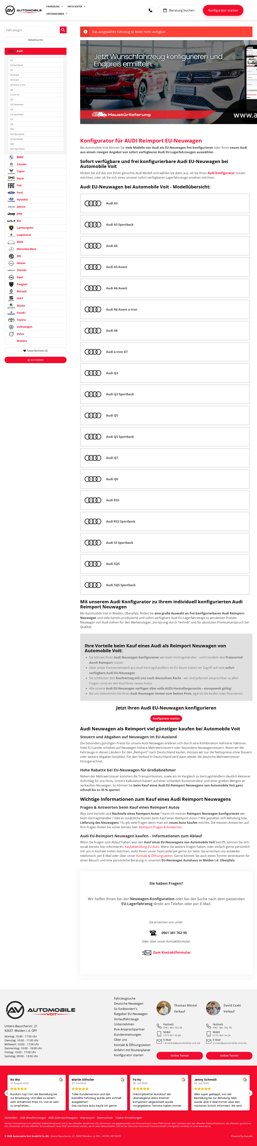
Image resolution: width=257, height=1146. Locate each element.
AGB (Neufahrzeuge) (33, 1117)
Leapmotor (23, 235)
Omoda (21, 270)
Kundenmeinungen (127, 1034)
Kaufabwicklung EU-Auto (142, 847)
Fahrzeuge (53, 6)
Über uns (120, 1040)
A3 (11, 60)
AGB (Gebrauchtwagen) (63, 1117)
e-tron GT (15, 94)
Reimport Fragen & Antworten (160, 827)
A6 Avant (14, 79)
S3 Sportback (16, 139)
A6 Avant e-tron (18, 84)
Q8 (11, 124)
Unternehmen (55, 13)
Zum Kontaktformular (172, 952)
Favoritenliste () (37, 350)
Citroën (21, 164)
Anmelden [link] (37, 360)
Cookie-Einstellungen (129, 1117)
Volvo (20, 334)
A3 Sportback (16, 65)
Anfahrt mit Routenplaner (132, 1050)
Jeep (19, 214)
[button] (249, 1093)
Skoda (20, 305)
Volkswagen (24, 327)
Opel (19, 277)
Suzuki (20, 313)
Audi (19, 51)
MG (18, 256)
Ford (19, 192)
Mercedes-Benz (26, 249)
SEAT (19, 298)
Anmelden (11, 1117)
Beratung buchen (181, 10)
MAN (19, 242)
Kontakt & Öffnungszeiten (154, 856)
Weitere (21, 341)
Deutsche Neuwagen (128, 1003)
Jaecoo (20, 206)
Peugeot (21, 284)
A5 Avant (14, 74)
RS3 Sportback (17, 134)
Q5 (11, 109)
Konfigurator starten (128, 1055)
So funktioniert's (125, 1009)
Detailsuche (35, 40)
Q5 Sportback (17, 114)
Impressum (87, 1117)
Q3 (11, 99)
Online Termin (180, 1055)
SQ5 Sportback (17, 148)
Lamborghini (24, 228)
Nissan (20, 263)
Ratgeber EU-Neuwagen (131, 1014)
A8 (11, 89)
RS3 (12, 129)
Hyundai (22, 199)
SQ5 (12, 143)
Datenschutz (105, 1117)
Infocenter (75, 6)
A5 (11, 70)
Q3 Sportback (17, 104)
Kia (18, 220)
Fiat (19, 185)
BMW (20, 157)
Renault (21, 291)
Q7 (11, 119)
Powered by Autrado (241, 1136)
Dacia (20, 178)
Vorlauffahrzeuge (126, 1019)
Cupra (20, 171)
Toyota (21, 320)
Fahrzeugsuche (124, 998)
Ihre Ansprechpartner (129, 1029)
